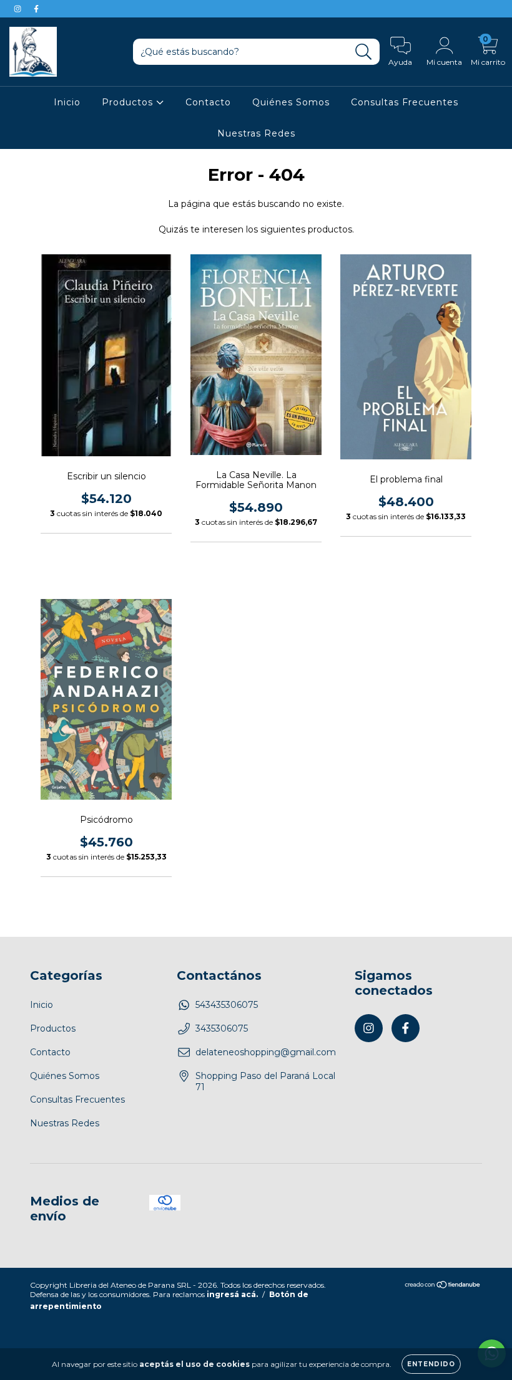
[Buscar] (363, 52)
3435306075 (221, 1028)
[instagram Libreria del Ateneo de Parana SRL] (18, 8)
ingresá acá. (232, 1294)
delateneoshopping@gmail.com (265, 1052)
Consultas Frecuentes (404, 102)
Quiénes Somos (291, 102)
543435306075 (226, 1004)
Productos (129, 102)
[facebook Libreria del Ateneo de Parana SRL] (36, 8)
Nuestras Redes (256, 133)
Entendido (431, 1364)
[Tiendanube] (443, 1286)
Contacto (208, 102)
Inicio (67, 102)
